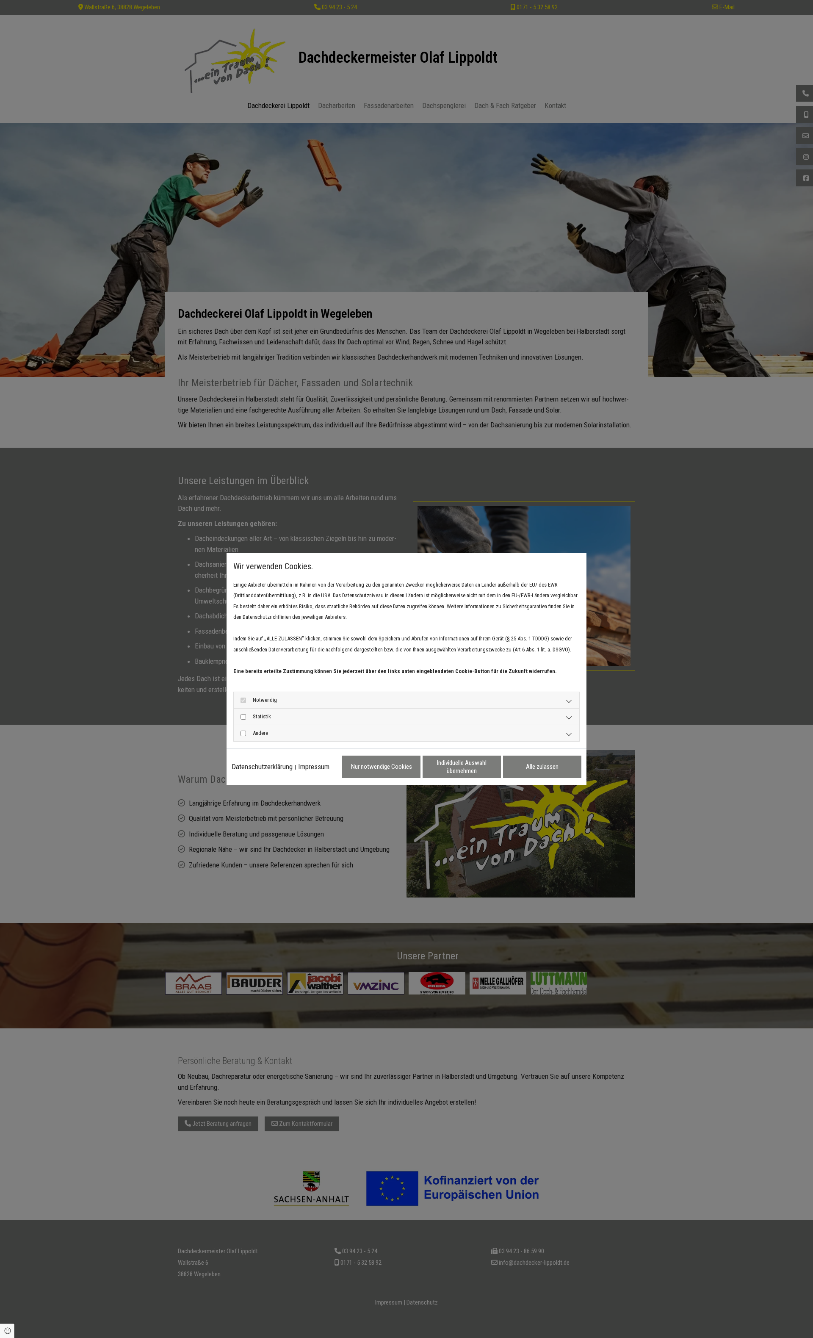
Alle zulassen (542, 766)
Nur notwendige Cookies (381, 766)
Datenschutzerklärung (262, 766)
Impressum (313, 766)
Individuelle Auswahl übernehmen (462, 767)
